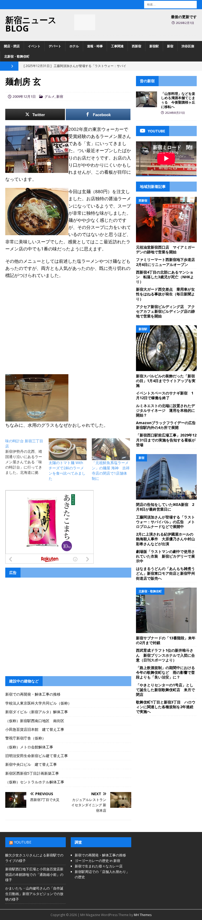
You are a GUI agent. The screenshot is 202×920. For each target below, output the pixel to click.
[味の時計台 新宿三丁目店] (27, 456)
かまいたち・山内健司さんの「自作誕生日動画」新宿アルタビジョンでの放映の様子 (34, 894)
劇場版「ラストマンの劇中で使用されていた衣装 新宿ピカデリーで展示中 (165, 556)
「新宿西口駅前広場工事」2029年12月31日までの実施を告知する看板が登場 (166, 440)
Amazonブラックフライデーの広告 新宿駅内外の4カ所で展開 (167, 425)
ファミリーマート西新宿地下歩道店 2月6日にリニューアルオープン (167, 262)
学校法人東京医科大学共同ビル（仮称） (38, 703)
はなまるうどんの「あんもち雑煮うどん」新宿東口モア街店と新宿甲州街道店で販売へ (165, 573)
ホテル (74, 46)
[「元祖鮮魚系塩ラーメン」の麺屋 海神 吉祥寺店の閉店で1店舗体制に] (111, 449)
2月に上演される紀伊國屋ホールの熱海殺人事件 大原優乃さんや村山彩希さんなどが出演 (165, 539)
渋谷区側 (187, 46)
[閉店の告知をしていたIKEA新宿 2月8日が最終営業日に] (166, 477)
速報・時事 (95, 46)
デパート (55, 46)
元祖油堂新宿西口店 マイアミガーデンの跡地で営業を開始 (165, 249)
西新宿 (136, 46)
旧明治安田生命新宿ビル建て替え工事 (36, 755)
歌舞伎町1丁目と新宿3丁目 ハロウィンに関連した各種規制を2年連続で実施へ (165, 707)
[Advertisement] (68, 321)
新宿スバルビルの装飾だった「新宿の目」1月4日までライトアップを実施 (165, 380)
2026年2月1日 (185, 23)
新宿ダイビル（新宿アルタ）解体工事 (36, 711)
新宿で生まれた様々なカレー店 (99, 866)
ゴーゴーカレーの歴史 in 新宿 (97, 860)
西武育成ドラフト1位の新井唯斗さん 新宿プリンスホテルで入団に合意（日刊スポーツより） (165, 655)
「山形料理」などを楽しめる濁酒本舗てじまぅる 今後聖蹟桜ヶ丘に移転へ (178, 100)
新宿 (170, 46)
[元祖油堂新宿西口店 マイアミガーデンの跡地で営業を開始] (166, 219)
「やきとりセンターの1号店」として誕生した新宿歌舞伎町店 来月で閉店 (165, 689)
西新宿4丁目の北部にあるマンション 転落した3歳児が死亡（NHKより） (165, 277)
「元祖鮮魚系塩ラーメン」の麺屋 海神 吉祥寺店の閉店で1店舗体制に (111, 470)
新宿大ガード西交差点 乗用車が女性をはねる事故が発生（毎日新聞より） (165, 294)
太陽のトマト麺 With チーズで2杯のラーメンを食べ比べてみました (67, 470)
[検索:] (170, 4)
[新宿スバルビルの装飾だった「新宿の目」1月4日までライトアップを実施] (166, 348)
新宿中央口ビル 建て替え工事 (31, 764)
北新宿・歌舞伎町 (16, 56)
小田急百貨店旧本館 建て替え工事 (34, 729)
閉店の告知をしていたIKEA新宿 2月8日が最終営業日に (165, 507)
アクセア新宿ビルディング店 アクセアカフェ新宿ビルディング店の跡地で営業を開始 (165, 311)
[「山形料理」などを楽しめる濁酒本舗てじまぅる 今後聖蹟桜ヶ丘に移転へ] (146, 99)
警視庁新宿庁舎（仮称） (25, 738)
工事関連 (117, 46)
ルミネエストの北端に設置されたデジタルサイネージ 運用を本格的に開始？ (165, 410)
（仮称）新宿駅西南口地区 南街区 (34, 720)
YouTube (22, 842)
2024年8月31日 (175, 113)
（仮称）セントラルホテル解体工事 (34, 781)
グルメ (49, 96)
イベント (34, 46)
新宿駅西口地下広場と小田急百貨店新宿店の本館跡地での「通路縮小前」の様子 (34, 874)
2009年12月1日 (24, 96)
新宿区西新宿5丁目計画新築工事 (32, 773)
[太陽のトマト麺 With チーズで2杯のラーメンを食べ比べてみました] (68, 449)
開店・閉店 (12, 46)
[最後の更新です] (84, 22)
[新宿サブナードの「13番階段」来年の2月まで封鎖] (166, 610)
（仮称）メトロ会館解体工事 (29, 746)
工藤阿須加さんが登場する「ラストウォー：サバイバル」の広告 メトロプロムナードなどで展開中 (165, 522)
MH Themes (143, 915)
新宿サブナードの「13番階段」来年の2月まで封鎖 (165, 640)
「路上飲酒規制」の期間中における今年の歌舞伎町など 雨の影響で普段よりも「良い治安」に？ (165, 672)
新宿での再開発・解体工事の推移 (32, 694)
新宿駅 (154, 46)
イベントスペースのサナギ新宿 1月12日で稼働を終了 (164, 395)
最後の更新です (184, 16)
